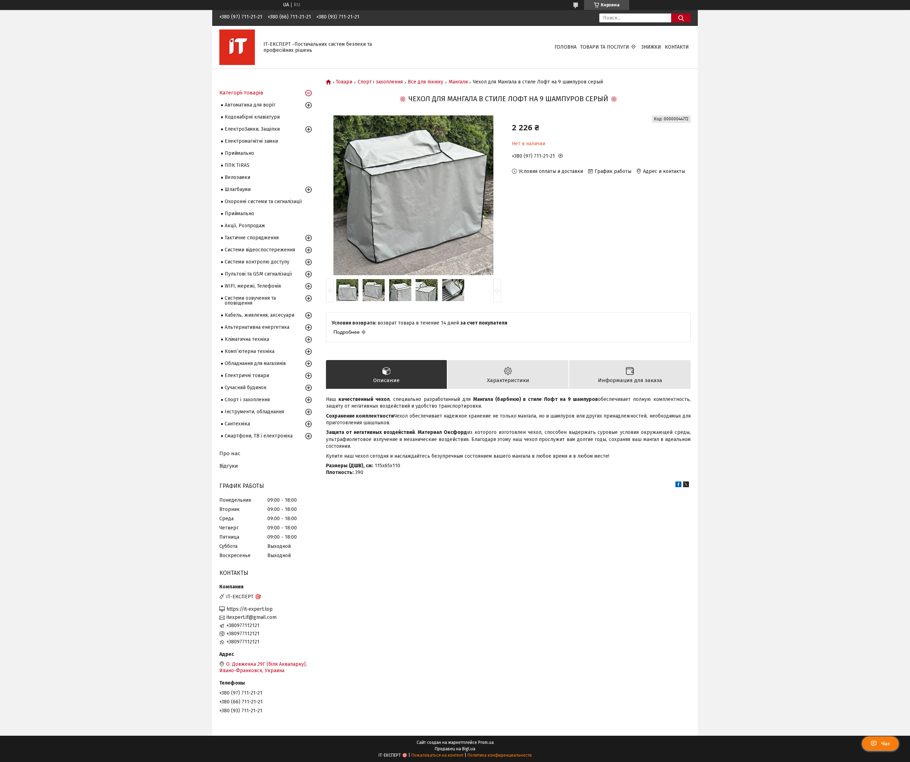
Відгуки (228, 466)
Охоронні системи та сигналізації (263, 201)
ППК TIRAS (237, 165)
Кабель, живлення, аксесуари (259, 315)
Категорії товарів (241, 92)
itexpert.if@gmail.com (251, 617)
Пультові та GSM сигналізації (258, 274)
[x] (686, 486)
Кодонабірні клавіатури (252, 117)
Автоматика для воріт (250, 105)
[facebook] (678, 486)
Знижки (651, 47)
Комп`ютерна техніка (249, 351)
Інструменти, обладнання (254, 412)
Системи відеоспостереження (260, 250)
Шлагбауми (238, 189)
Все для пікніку (425, 82)
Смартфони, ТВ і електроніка (259, 436)
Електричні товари (247, 375)
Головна (566, 47)
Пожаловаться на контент (437, 755)
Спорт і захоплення (380, 82)
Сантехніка (237, 424)
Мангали (458, 82)
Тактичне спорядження (252, 238)
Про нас (229, 453)
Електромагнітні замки (251, 141)
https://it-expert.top (249, 609)
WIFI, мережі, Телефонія (253, 286)
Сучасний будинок (246, 388)
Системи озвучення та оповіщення (250, 300)
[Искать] (681, 17)
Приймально (239, 153)
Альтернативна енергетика (257, 327)
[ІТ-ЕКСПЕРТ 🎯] (237, 47)
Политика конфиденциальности (499, 755)
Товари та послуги (604, 47)
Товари (344, 82)
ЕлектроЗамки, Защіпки (252, 129)
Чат (885, 743)
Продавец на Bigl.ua (455, 748)
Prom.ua (486, 742)
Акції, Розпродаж (245, 226)
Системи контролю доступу (257, 262)
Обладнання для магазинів (255, 363)
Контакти (677, 47)
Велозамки (237, 177)
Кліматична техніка (247, 339)
